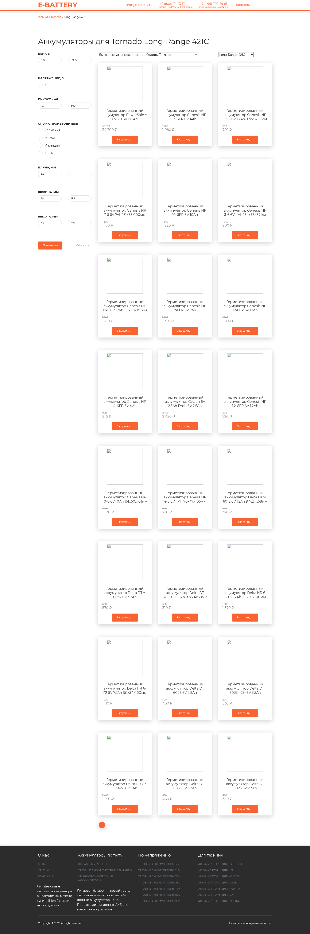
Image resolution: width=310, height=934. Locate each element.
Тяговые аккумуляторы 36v (159, 876)
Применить (50, 245)
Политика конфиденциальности (250, 923)
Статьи (43, 870)
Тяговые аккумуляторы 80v (159, 894)
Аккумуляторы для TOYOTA (218, 901)
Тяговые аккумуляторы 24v (159, 870)
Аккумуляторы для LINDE (217, 882)
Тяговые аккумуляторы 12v (158, 864)
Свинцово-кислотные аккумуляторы (95, 878)
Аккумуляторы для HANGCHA (220, 864)
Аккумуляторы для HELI (216, 870)
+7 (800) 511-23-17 (176, 5)
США (49, 153)
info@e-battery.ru (138, 5)
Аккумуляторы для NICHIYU (219, 888)
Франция (52, 145)
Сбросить (82, 245)
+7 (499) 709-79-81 (214, 5)
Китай (50, 138)
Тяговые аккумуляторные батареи (105, 870)
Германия (52, 130)
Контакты (243, 5)
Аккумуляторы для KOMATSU (220, 876)
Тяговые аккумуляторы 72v (159, 888)
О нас (42, 864)
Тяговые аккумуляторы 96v (159, 901)
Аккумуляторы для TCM (216, 894)
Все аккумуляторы (92, 864)
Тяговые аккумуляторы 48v (159, 882)
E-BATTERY (57, 5)
